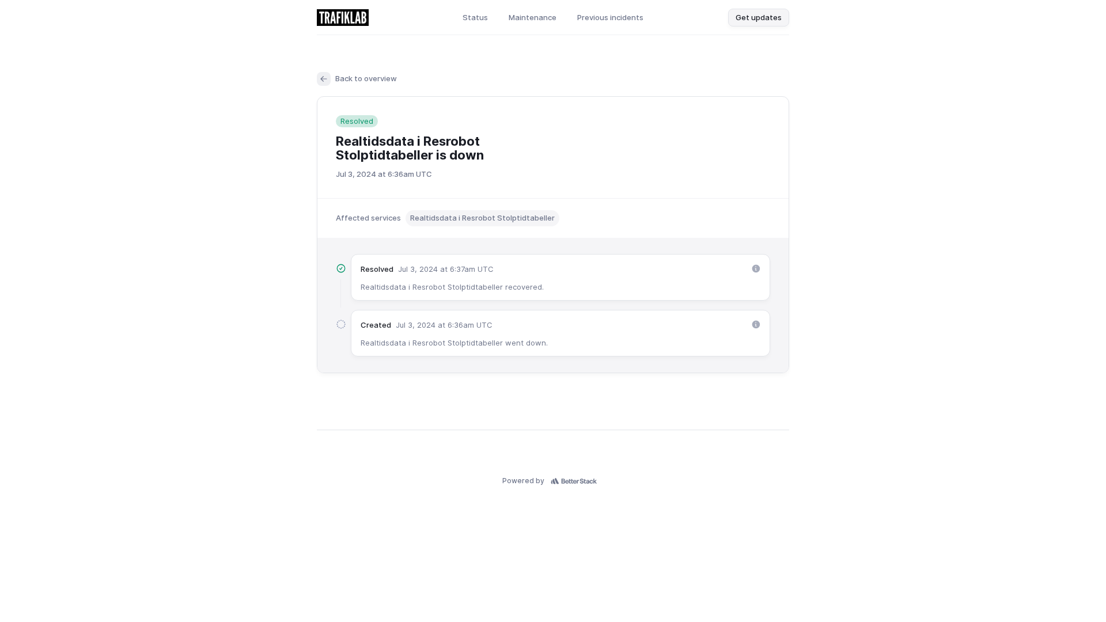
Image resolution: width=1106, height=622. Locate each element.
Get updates (759, 17)
